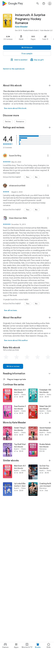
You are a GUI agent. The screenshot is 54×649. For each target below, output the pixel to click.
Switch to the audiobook (13, 69)
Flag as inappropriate (14, 379)
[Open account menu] (50, 3)
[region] (27, 37)
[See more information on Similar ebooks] (49, 461)
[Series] (8, 121)
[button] (47, 39)
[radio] (6, 357)
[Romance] (20, 121)
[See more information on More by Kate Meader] (49, 423)
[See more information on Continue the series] (49, 385)
